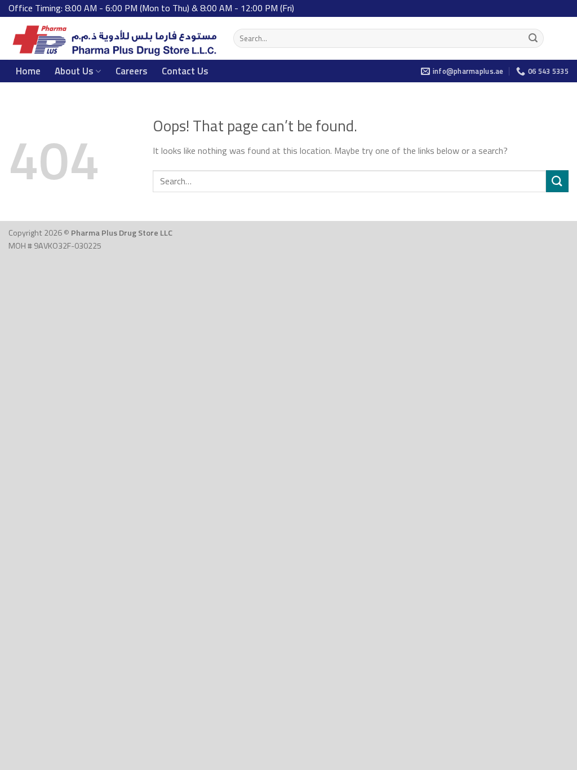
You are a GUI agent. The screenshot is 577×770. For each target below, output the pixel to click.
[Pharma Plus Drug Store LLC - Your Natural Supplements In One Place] (112, 38)
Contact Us (185, 71)
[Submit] (533, 38)
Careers (132, 71)
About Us (74, 71)
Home (28, 71)
